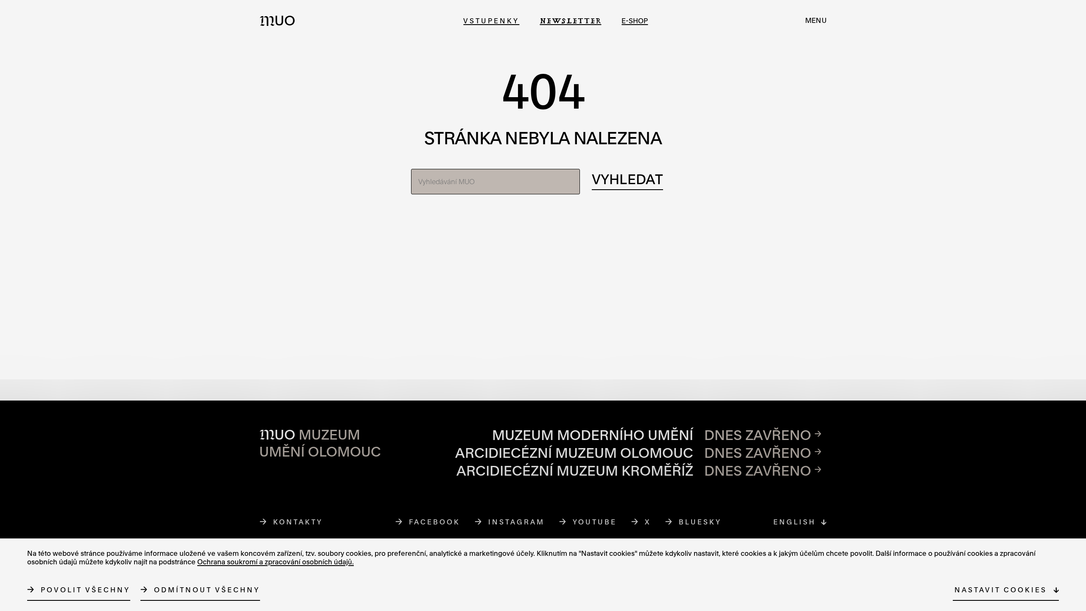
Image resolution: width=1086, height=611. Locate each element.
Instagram (516, 522)
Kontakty (298, 522)
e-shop (634, 21)
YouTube (595, 522)
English (794, 522)
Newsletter (570, 21)
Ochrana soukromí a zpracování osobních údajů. (275, 562)
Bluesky (700, 522)
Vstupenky (491, 21)
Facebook (435, 522)
